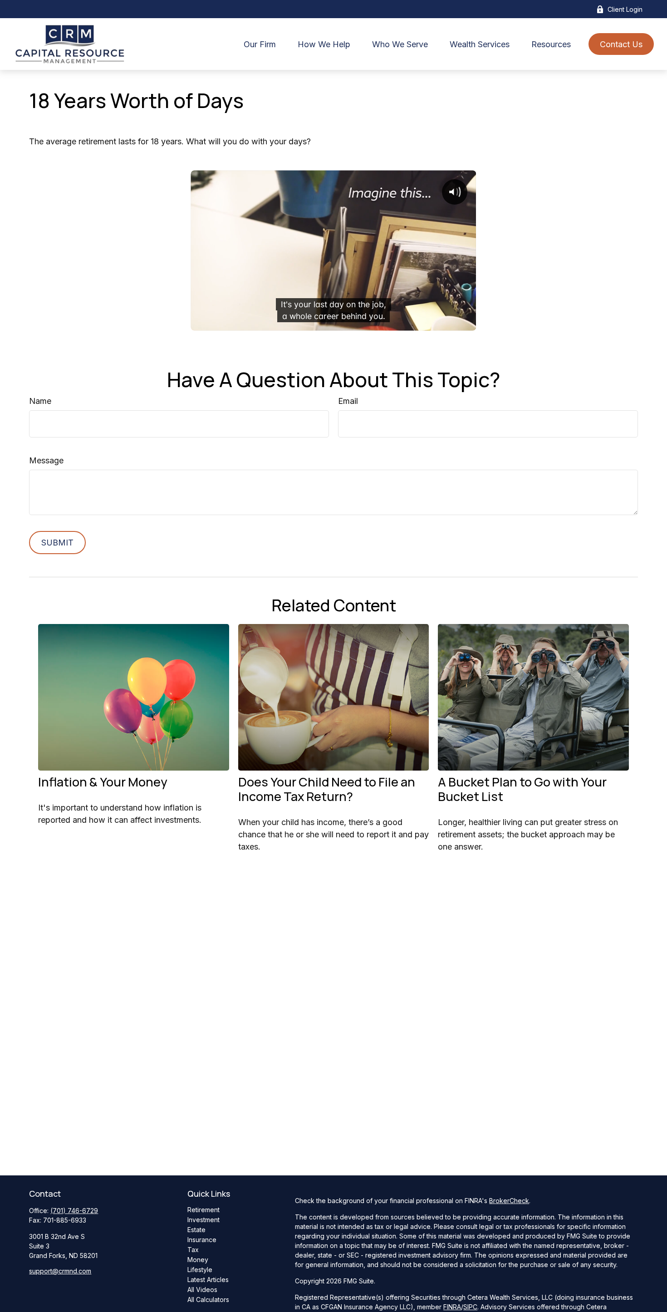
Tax (193, 1249)
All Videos (202, 1289)
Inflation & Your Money (102, 781)
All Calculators (208, 1299)
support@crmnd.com (60, 1271)
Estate (196, 1229)
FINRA (452, 1307)
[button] (260, 44)
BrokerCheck (509, 1200)
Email (348, 401)
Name (40, 401)
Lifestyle (199, 1269)
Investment (203, 1220)
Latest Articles (208, 1279)
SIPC (470, 1307)
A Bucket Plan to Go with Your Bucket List (522, 789)
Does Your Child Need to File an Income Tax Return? (326, 789)
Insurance (201, 1239)
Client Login (625, 9)
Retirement (203, 1210)
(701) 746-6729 (74, 1210)
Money (197, 1259)
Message (46, 460)
